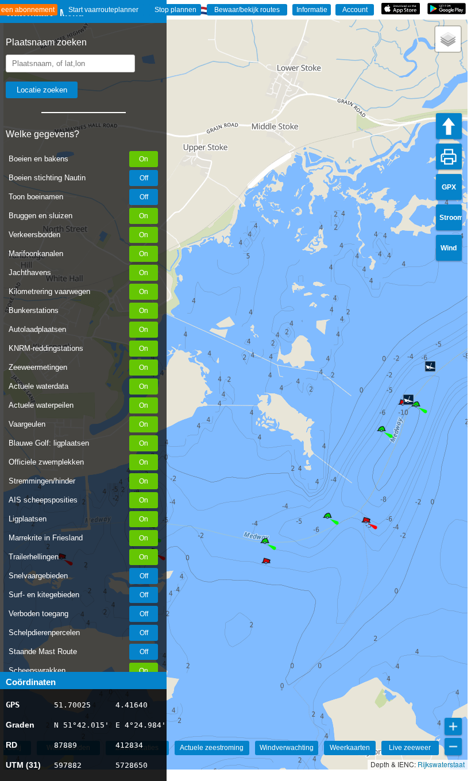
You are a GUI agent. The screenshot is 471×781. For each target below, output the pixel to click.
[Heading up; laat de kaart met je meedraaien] (449, 126)
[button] (327, 517)
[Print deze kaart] (449, 156)
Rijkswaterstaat (441, 764)
